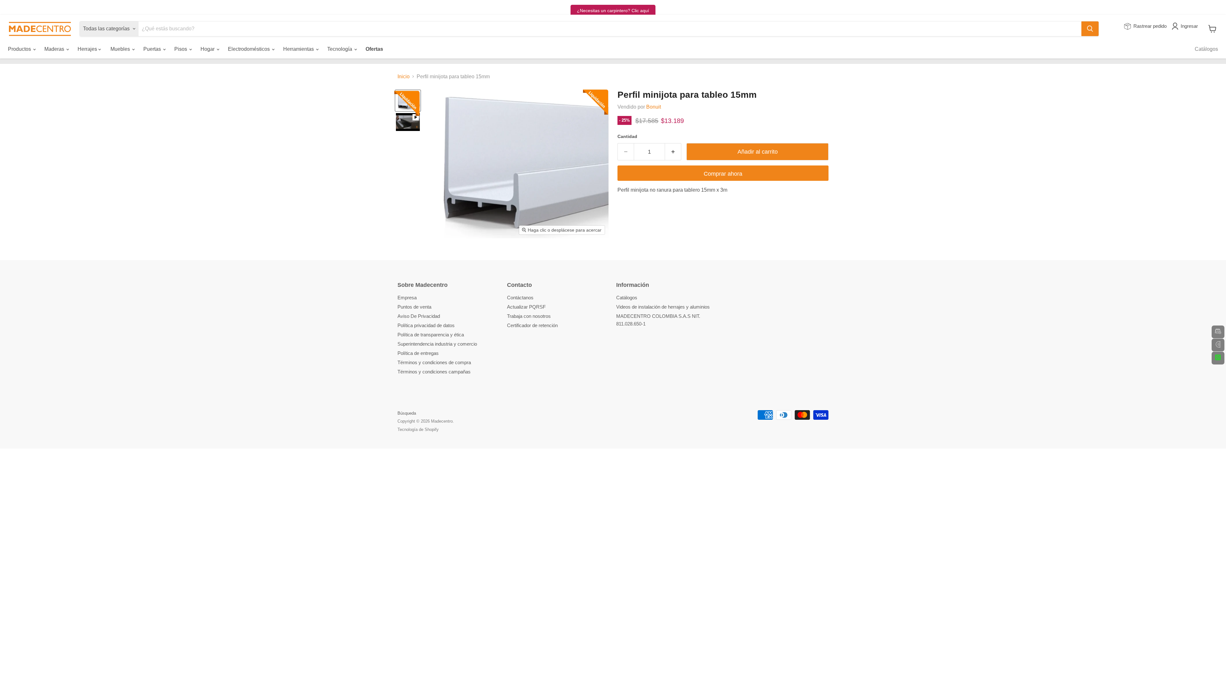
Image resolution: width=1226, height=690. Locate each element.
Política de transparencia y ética (430, 334)
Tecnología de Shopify (418, 429)
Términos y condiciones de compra (434, 362)
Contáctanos (520, 297)
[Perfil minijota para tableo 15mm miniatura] (407, 100)
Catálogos (1206, 49)
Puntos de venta (414, 307)
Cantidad (627, 136)
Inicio (403, 76)
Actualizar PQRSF (526, 307)
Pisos (181, 49)
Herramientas (299, 49)
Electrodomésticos (249, 49)
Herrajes (88, 49)
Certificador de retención (532, 325)
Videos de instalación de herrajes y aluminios (663, 307)
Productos (20, 49)
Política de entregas (418, 353)
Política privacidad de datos (426, 325)
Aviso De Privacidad (418, 316)
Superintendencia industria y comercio (437, 344)
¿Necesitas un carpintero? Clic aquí (613, 10)
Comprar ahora (723, 174)
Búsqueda (406, 413)
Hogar (208, 49)
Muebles (120, 49)
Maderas (54, 49)
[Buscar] (1090, 28)
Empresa (407, 297)
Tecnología (340, 49)
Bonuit (653, 107)
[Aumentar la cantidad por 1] (673, 152)
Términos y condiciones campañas (434, 371)
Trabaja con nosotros (529, 316)
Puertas (152, 49)
